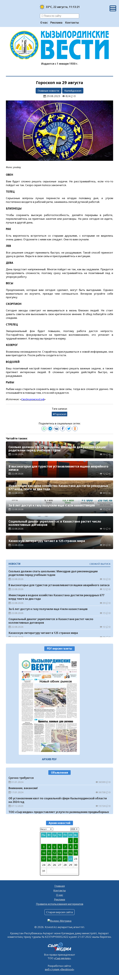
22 (70, 859)
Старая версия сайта (59, 912)
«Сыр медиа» (62, 958)
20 (59, 859)
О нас (44, 22)
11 (49, 853)
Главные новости (48, 90)
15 (70, 853)
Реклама (56, 22)
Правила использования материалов (59, 904)
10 (43, 853)
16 (75, 853)
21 (65, 859)
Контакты (72, 22)
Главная (59, 886)
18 (49, 859)
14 (65, 853)
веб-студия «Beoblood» (59, 969)
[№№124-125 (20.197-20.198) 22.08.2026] (49, 704)
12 (54, 853)
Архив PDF (49, 759)
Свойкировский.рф (32, 399)
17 (43, 859)
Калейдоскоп (72, 90)
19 (54, 859)
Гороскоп (60, 414)
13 (59, 853)
